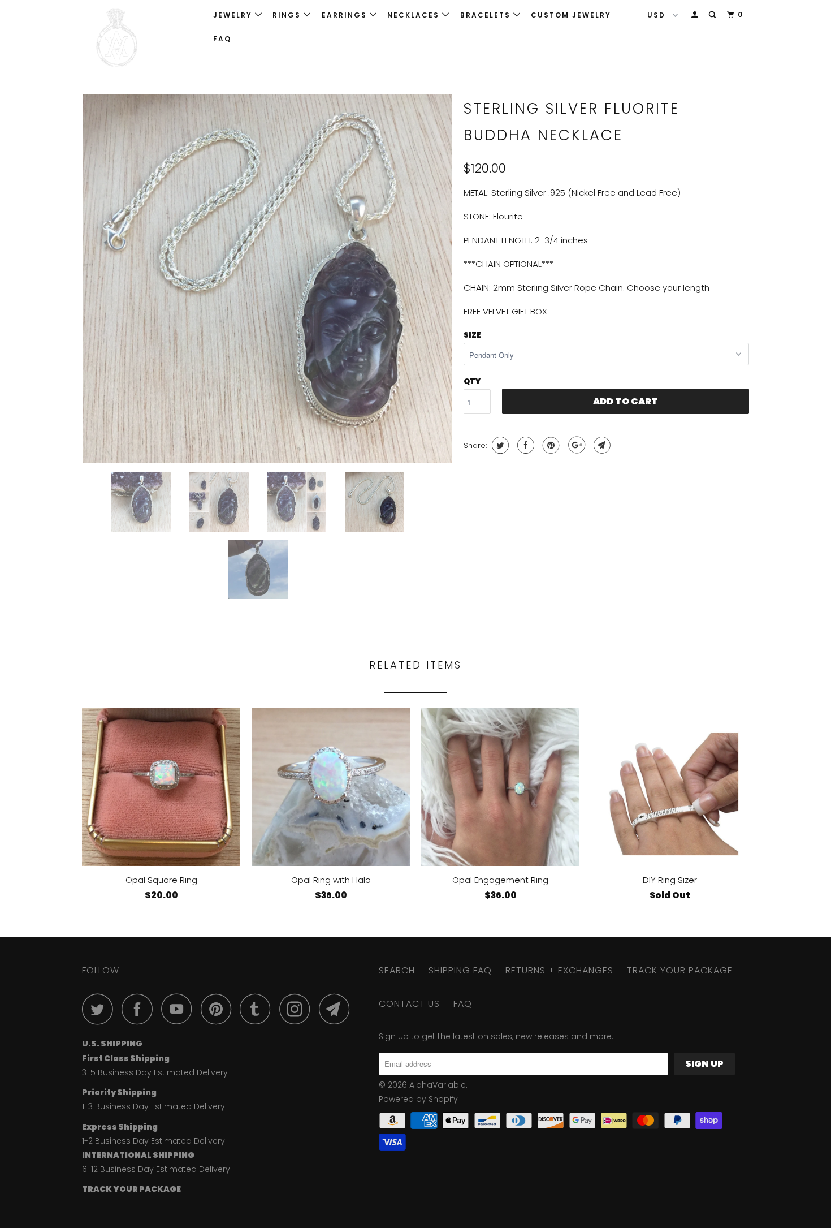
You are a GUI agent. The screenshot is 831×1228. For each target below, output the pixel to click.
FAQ (222, 39)
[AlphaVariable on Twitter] (100, 1008)
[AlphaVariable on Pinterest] (219, 1008)
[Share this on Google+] (575, 445)
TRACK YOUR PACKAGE (680, 970)
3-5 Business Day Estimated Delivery (155, 1072)
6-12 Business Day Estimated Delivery (156, 1169)
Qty (472, 381)
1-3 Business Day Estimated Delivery (153, 1106)
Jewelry (234, 15)
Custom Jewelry (571, 15)
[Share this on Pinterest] (550, 445)
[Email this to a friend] (601, 445)
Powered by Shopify (418, 1099)
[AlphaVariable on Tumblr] (258, 1008)
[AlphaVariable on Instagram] (298, 1008)
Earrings (346, 15)
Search (397, 970)
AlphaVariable (437, 1085)
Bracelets (486, 15)
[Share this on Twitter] (499, 445)
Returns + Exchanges (559, 970)
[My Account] (696, 15)
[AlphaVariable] (140, 38)
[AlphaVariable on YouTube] (179, 1008)
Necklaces (414, 15)
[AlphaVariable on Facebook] (140, 1008)
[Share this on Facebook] (524, 445)
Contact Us (409, 1003)
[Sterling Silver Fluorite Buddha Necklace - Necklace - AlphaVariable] (267, 278)
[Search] (713, 15)
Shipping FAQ (460, 970)
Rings (288, 15)
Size (472, 335)
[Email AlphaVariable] (337, 1008)
